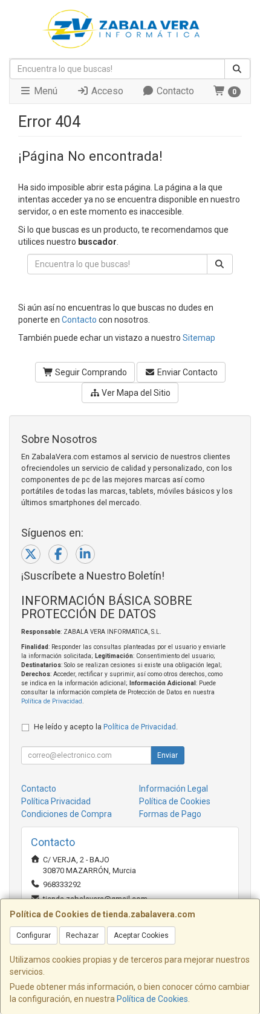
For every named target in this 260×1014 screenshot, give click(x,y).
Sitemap (199, 338)
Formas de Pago (170, 814)
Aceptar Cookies (141, 935)
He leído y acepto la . (106, 726)
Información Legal (173, 788)
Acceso (106, 91)
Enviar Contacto (186, 372)
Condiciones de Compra (66, 814)
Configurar (33, 935)
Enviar (167, 755)
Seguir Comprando (90, 372)
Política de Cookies (152, 999)
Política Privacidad (56, 801)
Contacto (174, 91)
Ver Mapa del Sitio (135, 393)
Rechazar (82, 935)
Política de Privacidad (51, 701)
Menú (44, 91)
